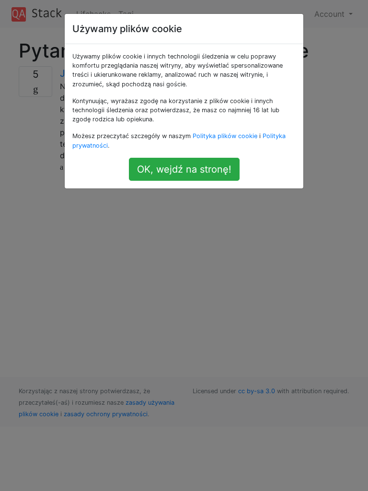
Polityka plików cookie (225, 136)
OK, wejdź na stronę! (184, 169)
